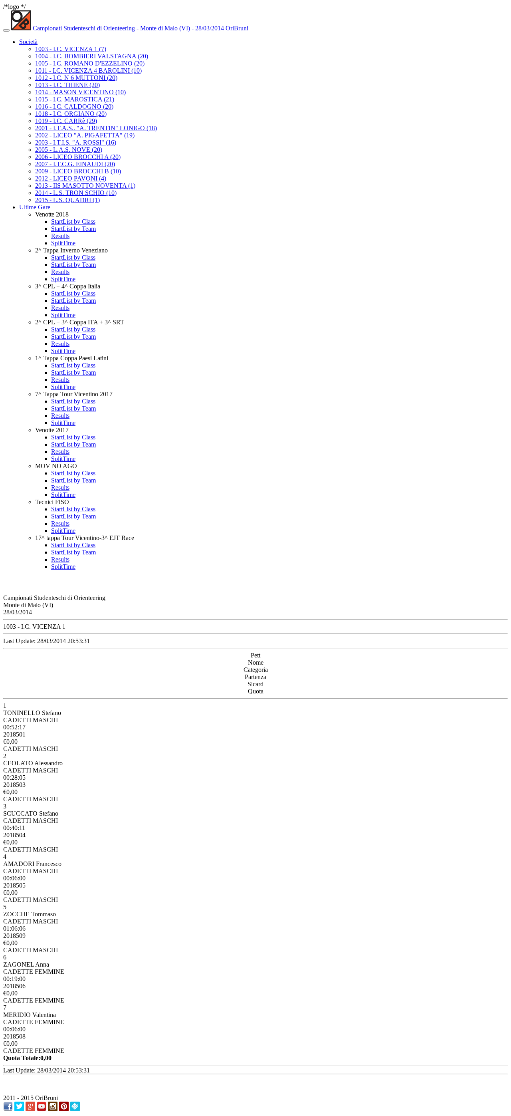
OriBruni (237, 28)
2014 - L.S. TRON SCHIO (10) (76, 192)
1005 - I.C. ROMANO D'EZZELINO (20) (90, 63)
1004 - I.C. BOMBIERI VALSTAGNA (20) (91, 56)
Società (28, 41)
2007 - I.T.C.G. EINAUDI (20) (75, 164)
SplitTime (63, 243)
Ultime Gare (34, 207)
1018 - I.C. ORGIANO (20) (71, 113)
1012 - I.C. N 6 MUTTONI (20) (76, 77)
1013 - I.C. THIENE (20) (67, 84)
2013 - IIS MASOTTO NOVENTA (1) (85, 185)
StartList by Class (73, 221)
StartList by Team (73, 228)
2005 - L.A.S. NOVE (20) (68, 149)
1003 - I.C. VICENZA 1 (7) (70, 49)
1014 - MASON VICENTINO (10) (80, 92)
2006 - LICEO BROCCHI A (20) (78, 156)
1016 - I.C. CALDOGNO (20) (74, 106)
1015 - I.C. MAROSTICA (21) (74, 99)
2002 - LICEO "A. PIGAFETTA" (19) (85, 135)
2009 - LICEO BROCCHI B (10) (78, 171)
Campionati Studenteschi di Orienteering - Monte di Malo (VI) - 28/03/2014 (128, 28)
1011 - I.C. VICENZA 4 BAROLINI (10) (88, 70)
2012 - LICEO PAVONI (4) (70, 178)
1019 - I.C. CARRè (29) (66, 120)
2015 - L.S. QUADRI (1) (67, 200)
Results (60, 235)
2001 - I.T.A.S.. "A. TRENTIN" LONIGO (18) (96, 128)
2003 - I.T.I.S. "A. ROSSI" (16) (75, 142)
